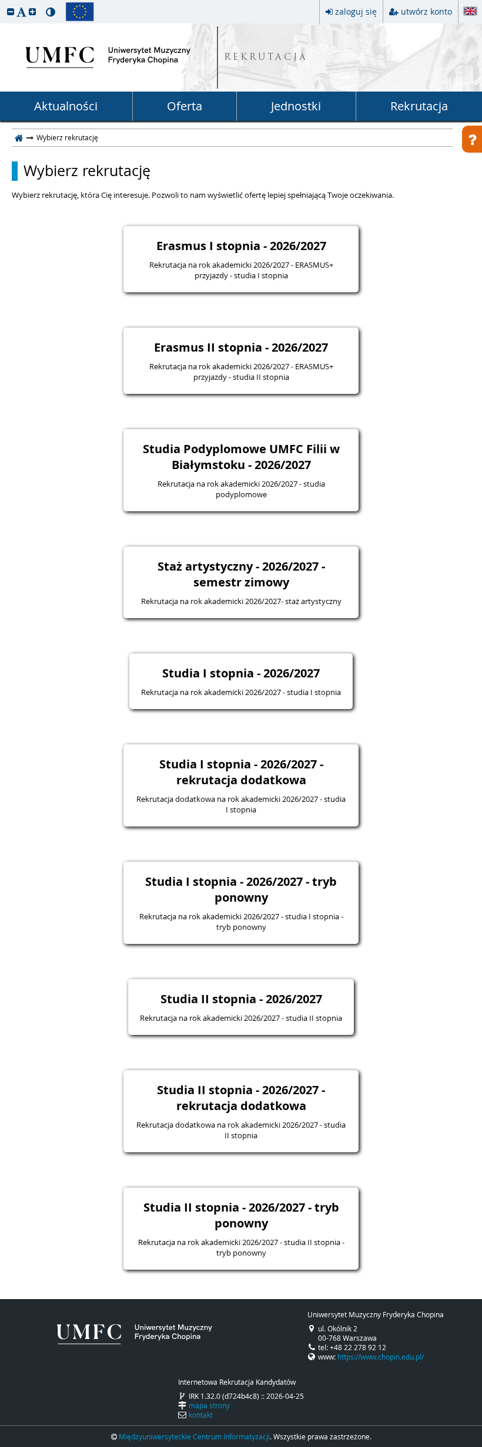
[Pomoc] (472, 139)
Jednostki (296, 106)
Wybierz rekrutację (87, 170)
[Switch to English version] (470, 12)
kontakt (201, 1414)
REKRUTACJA (266, 57)
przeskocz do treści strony (3, 3)
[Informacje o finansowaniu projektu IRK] (80, 12)
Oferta (184, 106)
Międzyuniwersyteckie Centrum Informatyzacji (194, 1436)
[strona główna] (19, 137)
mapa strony (209, 1405)
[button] (10, 11)
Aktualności (66, 106)
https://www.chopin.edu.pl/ (380, 1356)
